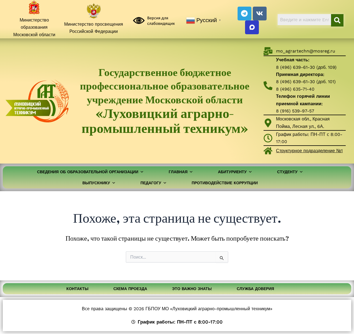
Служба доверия (255, 288)
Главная (178, 172)
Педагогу (150, 183)
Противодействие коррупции (225, 183)
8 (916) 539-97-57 (295, 111)
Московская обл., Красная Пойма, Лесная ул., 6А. (303, 122)
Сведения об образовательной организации (87, 172)
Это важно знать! (192, 288)
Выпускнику (96, 183)
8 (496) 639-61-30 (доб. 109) (306, 67)
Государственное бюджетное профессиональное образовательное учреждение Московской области (164, 100)
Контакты (77, 288)
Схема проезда (130, 288)
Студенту (287, 172)
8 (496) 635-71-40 (295, 89)
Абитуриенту (232, 172)
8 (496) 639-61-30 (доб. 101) (306, 81)
